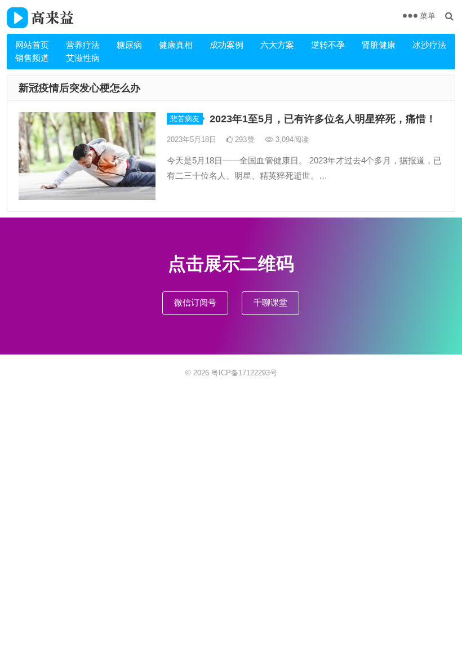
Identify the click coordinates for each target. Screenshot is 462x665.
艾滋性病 (83, 58)
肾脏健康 (379, 45)
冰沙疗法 (429, 45)
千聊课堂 (270, 302)
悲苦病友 (184, 118)
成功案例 (226, 45)
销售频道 (32, 58)
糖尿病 (129, 45)
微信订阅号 (195, 302)
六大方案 (277, 45)
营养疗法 (83, 45)
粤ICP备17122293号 (244, 373)
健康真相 (176, 45)
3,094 (291, 139)
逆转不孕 (328, 45)
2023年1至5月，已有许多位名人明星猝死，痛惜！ (323, 119)
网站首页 (32, 45)
